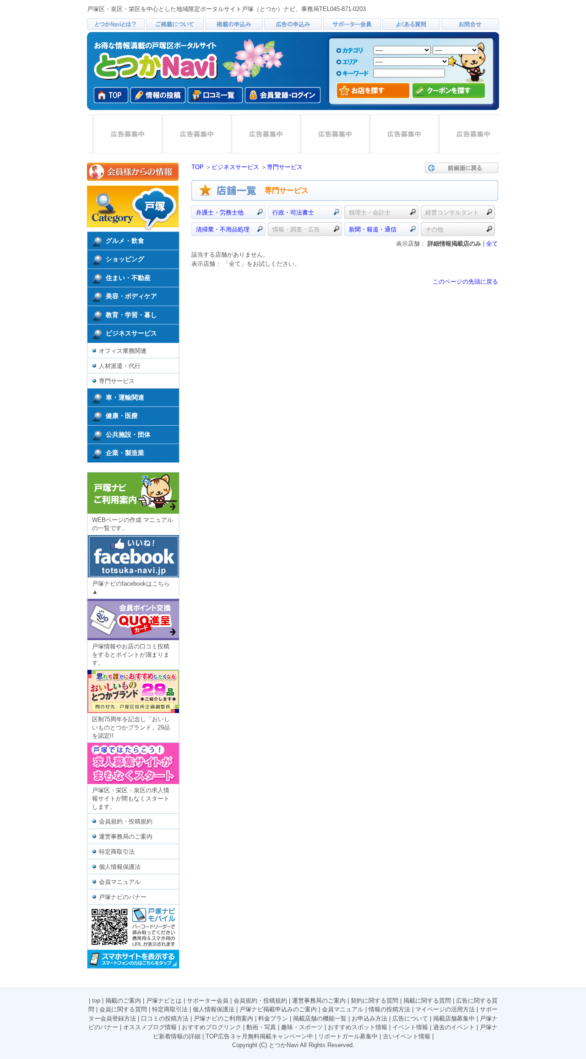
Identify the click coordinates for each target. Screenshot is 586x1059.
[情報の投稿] (157, 95)
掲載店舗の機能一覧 (320, 1018)
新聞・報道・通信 (372, 229)
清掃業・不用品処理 (223, 229)
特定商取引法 (117, 851)
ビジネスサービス (235, 167)
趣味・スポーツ (302, 1027)
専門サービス (117, 381)
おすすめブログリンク (211, 1027)
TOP (197, 167)
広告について (410, 1018)
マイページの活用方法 (445, 1009)
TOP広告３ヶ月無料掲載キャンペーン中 (259, 1036)
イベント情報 (410, 1027)
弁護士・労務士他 (220, 212)
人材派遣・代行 (120, 365)
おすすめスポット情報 (357, 1027)
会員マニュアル (120, 881)
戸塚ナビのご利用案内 (223, 1018)
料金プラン (273, 1018)
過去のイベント (454, 1027)
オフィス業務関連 (122, 350)
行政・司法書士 (293, 212)
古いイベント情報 (406, 1036)
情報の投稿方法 (389, 1009)
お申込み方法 (369, 1018)
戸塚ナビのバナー (122, 897)
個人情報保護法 (120, 866)
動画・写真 (261, 1027)
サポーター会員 (207, 1000)
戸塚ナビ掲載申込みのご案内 (278, 1009)
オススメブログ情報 (150, 1027)
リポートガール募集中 (348, 1036)
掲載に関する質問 (427, 1000)
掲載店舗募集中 (454, 1018)
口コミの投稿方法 (165, 1018)
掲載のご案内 (123, 1000)
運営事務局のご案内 (125, 836)
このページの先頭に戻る (465, 281)
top (96, 1000)
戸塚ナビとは (164, 1000)
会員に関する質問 (123, 1009)
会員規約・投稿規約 (125, 821)
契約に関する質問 (374, 1000)
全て (492, 243)
